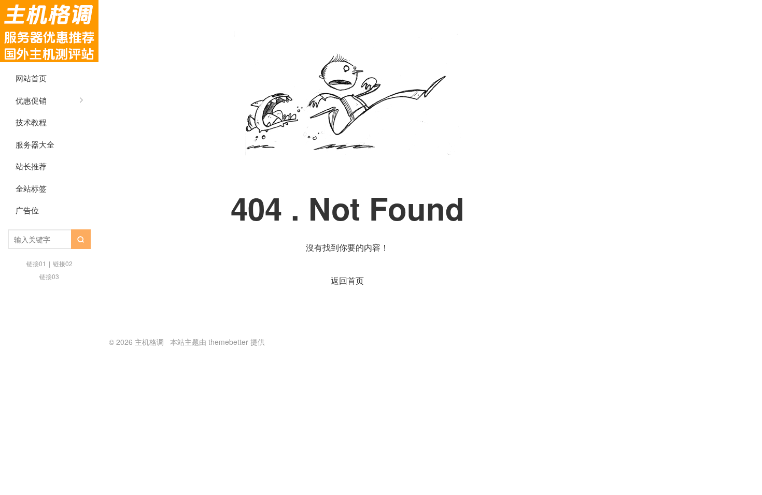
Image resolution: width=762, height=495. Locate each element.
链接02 (63, 263)
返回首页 (347, 280)
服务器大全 (35, 144)
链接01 (36, 263)
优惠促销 (31, 100)
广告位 (27, 210)
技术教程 (31, 122)
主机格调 (49, 31)
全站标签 (31, 188)
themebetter (228, 342)
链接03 (49, 276)
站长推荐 (31, 166)
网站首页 (31, 77)
